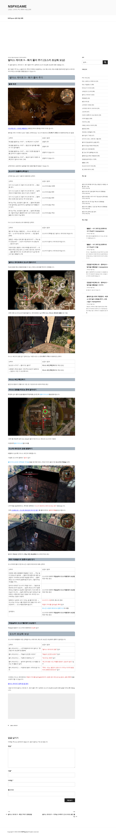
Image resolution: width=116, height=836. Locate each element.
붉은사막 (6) (85, 101)
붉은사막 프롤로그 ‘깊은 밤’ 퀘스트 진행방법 (94, 206)
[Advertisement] (58, 35)
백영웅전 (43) (86, 98)
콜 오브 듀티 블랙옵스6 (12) (90, 152)
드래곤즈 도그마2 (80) (88, 91)
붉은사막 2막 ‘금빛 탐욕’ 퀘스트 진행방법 (93, 191)
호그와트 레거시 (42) (88, 169)
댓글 (10, 746)
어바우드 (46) (86, 122)
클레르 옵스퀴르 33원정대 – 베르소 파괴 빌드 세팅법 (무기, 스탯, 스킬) (97, 299)
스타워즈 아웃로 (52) (88, 105)
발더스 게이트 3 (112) (88, 94)
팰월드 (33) (85, 162)
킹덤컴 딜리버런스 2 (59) (89, 159)
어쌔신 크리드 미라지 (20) (89, 125)
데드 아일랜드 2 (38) (88, 84)
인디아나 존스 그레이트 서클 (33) (91, 139)
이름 (10, 771)
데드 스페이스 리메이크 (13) (90, 81)
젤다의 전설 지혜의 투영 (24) (90, 145)
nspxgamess (22, 57)
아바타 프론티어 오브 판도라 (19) (91, 115)
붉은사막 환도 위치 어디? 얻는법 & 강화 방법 (95, 196)
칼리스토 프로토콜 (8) (88, 149)
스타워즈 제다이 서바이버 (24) (90, 108)
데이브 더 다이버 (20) (88, 88)
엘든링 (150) (85, 128)
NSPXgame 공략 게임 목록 (15, 18)
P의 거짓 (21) (86, 77)
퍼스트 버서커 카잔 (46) (89, 166)
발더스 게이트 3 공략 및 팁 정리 (18, 683)
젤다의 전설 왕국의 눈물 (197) (90, 142)
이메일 (10, 780)
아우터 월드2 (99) (87, 118)
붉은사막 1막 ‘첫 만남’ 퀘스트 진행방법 (93, 201)
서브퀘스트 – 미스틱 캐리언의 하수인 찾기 (25, 510)
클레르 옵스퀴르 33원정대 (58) (91, 156)
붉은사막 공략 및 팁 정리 (89, 211)
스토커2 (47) (85, 111)
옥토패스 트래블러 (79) (88, 132)
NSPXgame (17, 6)
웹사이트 (11, 790)
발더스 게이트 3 (14, 725)
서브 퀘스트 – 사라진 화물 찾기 (18, 128)
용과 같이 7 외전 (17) (88, 135)
